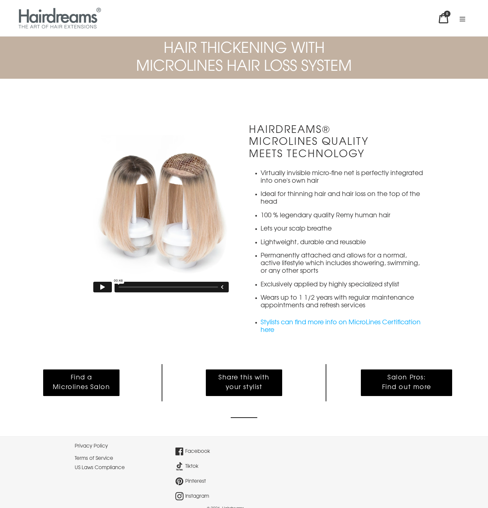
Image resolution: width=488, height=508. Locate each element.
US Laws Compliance (100, 467)
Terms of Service (94, 458)
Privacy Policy (91, 446)
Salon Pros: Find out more (406, 382)
